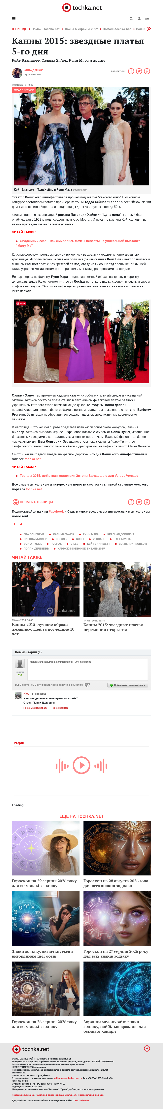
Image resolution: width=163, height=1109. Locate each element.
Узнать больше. (81, 1100)
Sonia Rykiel (33, 543)
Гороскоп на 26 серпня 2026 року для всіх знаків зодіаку (44, 1024)
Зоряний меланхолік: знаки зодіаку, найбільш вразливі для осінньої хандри (114, 1026)
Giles (74, 543)
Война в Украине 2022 (81, 29)
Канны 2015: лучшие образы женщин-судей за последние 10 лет (43, 629)
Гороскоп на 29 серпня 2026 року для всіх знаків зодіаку (44, 883)
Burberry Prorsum (133, 543)
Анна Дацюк (33, 70)
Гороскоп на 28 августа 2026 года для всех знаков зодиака (115, 883)
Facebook (56, 511)
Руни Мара (91, 534)
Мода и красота (24, 89)
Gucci (80, 539)
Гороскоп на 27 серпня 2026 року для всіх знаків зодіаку (115, 954)
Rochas (56, 543)
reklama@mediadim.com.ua (68, 1078)
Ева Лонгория (34, 534)
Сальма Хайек (63, 534)
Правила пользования (23, 1095)
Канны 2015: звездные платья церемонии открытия (113, 627)
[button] (139, 19)
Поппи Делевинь (36, 548)
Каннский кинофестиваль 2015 (81, 548)
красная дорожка (120, 534)
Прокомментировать (35, 708)
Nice (26, 693)
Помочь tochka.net (46, 29)
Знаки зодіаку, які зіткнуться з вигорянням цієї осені (42, 954)
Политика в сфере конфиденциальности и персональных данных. (70, 1095)
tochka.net (33, 459)
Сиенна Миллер (35, 539)
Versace (99, 539)
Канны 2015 (122, 539)
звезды (61, 539)
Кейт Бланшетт (98, 543)
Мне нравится (61, 708)
